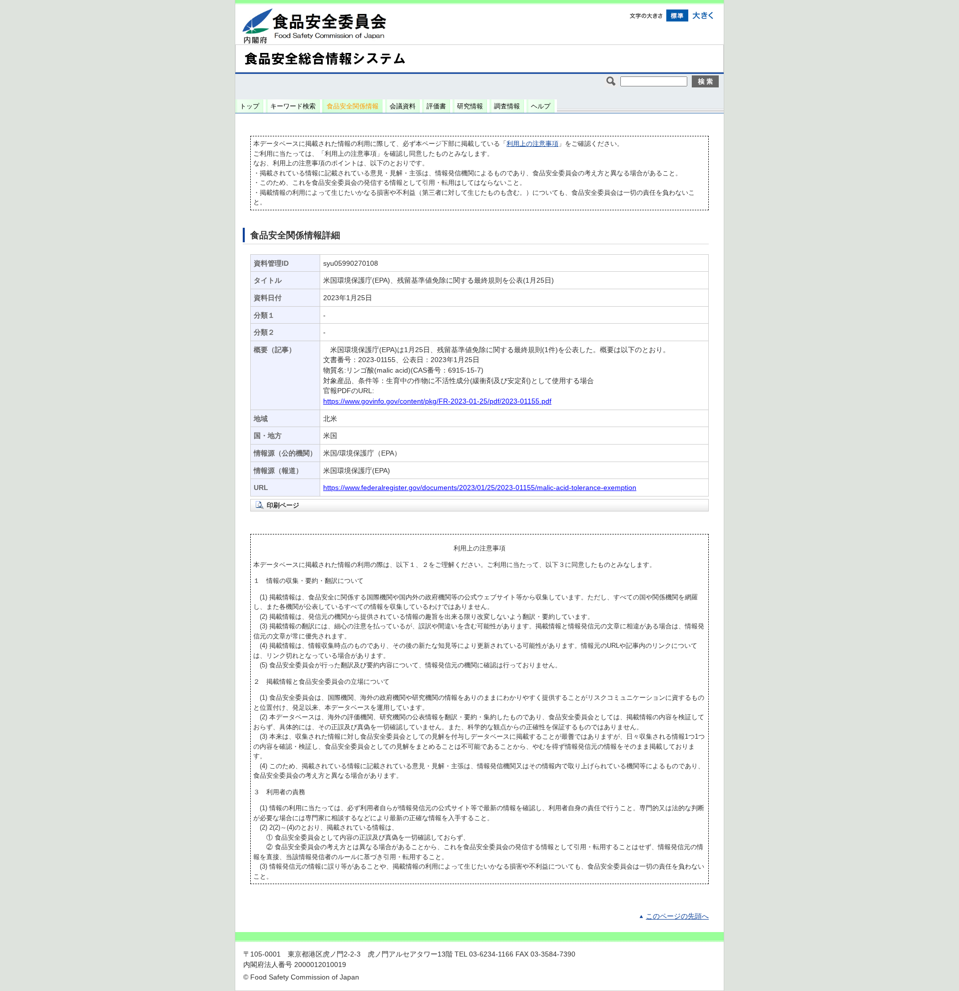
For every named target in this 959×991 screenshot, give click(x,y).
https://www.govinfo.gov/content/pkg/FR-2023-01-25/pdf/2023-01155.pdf (437, 401)
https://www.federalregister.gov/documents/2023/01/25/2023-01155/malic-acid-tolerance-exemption (479, 488)
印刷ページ (283, 505)
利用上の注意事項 (532, 143)
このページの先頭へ (677, 916)
